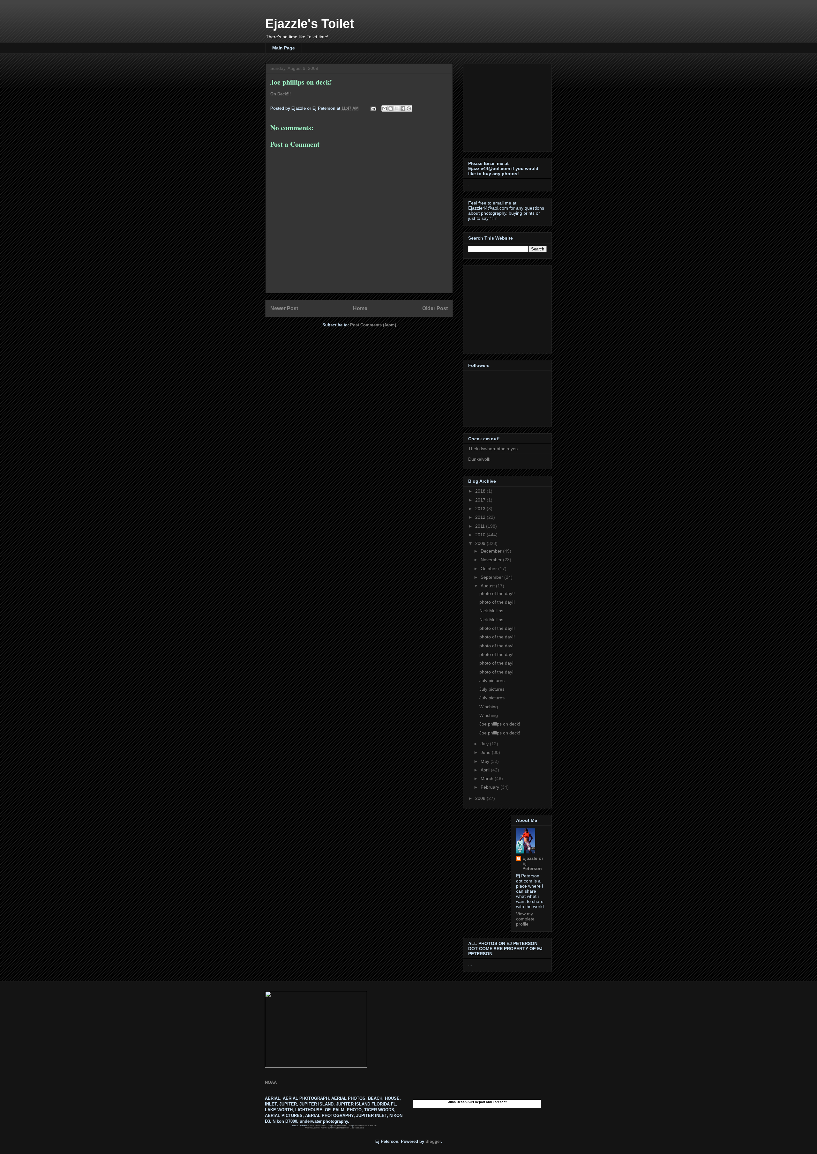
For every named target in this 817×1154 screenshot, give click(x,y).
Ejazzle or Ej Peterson (532, 863)
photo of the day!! (497, 593)
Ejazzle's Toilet (309, 24)
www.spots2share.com (320, 1125)
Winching (488, 706)
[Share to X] (397, 108)
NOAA (271, 1082)
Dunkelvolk (479, 459)
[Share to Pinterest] (409, 108)
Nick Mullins (491, 610)
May (486, 761)
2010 (481, 534)
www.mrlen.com (312, 1128)
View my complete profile (525, 919)
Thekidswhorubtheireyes (493, 448)
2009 (481, 543)
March (488, 778)
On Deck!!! (280, 94)
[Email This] (384, 108)
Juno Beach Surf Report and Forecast (477, 1102)
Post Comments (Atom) (373, 325)
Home (360, 308)
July (485, 743)
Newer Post (284, 308)
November (492, 559)
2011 (480, 526)
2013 (481, 508)
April (486, 769)
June (486, 752)
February (490, 787)
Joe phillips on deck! (499, 723)
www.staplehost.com (342, 1125)
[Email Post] (373, 108)
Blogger (433, 1141)
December (492, 551)
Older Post (435, 308)
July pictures (492, 680)
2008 (481, 798)
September (492, 577)
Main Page (283, 47)
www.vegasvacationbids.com (335, 1128)
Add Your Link (357, 1128)
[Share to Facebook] (403, 108)
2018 (481, 491)
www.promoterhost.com (365, 1125)
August (488, 585)
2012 (481, 517)
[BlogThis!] (390, 108)
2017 (481, 500)
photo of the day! (496, 645)
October (489, 568)
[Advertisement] (508, 105)
